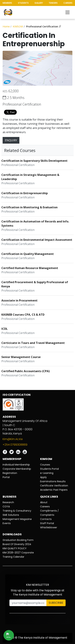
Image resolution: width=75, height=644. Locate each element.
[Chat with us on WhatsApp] (8, 635)
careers (67, 2)
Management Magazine (17, 519)
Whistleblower (48, 527)
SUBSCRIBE (56, 603)
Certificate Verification (54, 485)
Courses (45, 464)
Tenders (53, 2)
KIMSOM (18, 26)
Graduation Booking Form (18, 540)
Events (7, 523)
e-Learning (46, 473)
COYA (6, 506)
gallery (39, 2)
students (23, 2)
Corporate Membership (17, 469)
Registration (10, 473)
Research (8, 502)
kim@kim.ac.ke (13, 439)
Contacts (46, 519)
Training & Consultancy (17, 510)
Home (6, 26)
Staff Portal (47, 523)
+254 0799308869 (15, 445)
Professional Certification (42, 26)
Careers (45, 506)
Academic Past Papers (54, 490)
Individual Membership (16, 464)
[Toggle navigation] (67, 12)
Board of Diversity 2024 (17, 544)
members (7, 2)
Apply (43, 477)
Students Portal (49, 469)
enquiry (11, 140)
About (43, 502)
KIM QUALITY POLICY (15, 548)
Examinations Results (53, 481)
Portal (6, 477)
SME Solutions (11, 515)
